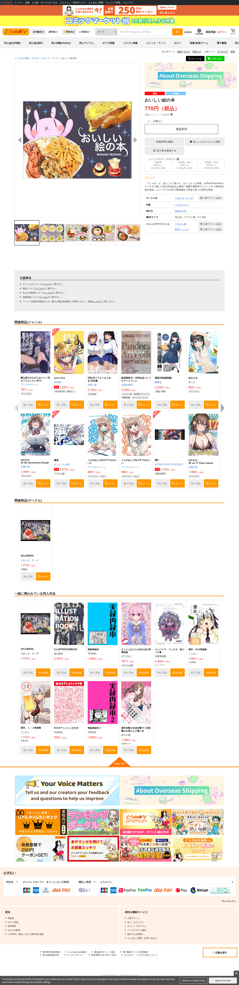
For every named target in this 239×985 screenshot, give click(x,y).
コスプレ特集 (130, 43)
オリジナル (26, 393)
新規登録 (211, 31)
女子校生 (92, 393)
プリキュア (222, 51)
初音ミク (197, 51)
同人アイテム (86, 43)
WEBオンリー (79, 2)
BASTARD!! (161, 473)
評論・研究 (160, 391)
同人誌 (35, 57)
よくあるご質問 (96, 2)
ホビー (177, 43)
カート (45, 404)
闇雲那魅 (126, 397)
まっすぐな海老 (62, 464)
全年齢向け (38, 31)
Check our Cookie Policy (193, 980)
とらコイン (65, 2)
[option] (77, 140)
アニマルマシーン (30, 384)
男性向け (70, 31)
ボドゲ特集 (108, 43)
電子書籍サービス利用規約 (135, 951)
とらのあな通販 (22, 57)
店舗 (27, 2)
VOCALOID (60, 391)
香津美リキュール (141, 393)
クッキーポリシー (75, 954)
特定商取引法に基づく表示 (103, 954)
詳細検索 (188, 31)
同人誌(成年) (36, 43)
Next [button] (135, 140)
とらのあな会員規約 (77, 951)
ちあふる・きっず (30, 560)
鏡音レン (71, 391)
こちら (47, 283)
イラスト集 (127, 393)
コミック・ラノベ (156, 43)
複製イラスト (183, 51)
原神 (233, 51)
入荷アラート (212, 197)
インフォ (18, 2)
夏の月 (191, 382)
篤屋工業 (92, 384)
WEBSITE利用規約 (51, 951)
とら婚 (35, 2)
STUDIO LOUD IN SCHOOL (169, 464)
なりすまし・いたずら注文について (140, 954)
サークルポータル (49, 2)
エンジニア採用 (113, 2)
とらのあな (6, 2)
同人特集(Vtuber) (61, 43)
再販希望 (181, 129)
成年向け (53, 31)
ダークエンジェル (140, 397)
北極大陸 (25, 466)
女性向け (85, 31)
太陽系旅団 (127, 384)
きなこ (103, 476)
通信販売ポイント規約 (104, 951)
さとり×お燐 (127, 665)
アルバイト (128, 2)
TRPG (24, 569)
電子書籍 (222, 43)
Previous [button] (19, 140)
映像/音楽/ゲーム (199, 43)
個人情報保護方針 (51, 954)
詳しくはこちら (229, 900)
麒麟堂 (158, 382)
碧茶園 (57, 382)
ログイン (222, 31)
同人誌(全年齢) (12, 43)
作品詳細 (43, 672)
